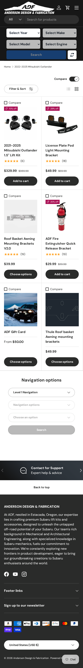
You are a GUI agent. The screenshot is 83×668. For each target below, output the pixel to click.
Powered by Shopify (61, 658)
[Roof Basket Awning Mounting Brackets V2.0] (20, 216)
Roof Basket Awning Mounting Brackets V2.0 (19, 243)
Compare (60, 79)
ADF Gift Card (14, 332)
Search (36, 55)
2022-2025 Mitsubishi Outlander (33, 67)
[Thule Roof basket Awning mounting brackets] (62, 309)
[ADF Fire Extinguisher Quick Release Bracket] (62, 216)
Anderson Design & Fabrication (31, 658)
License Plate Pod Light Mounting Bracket (60, 150)
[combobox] (41, 19)
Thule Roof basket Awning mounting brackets (60, 337)
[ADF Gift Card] (20, 309)
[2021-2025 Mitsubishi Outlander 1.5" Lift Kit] (20, 123)
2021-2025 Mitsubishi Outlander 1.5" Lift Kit (20, 150)
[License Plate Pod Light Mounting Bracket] (62, 123)
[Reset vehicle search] (72, 54)
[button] (67, 7)
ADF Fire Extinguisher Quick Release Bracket (61, 243)
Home (7, 67)
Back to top (42, 487)
